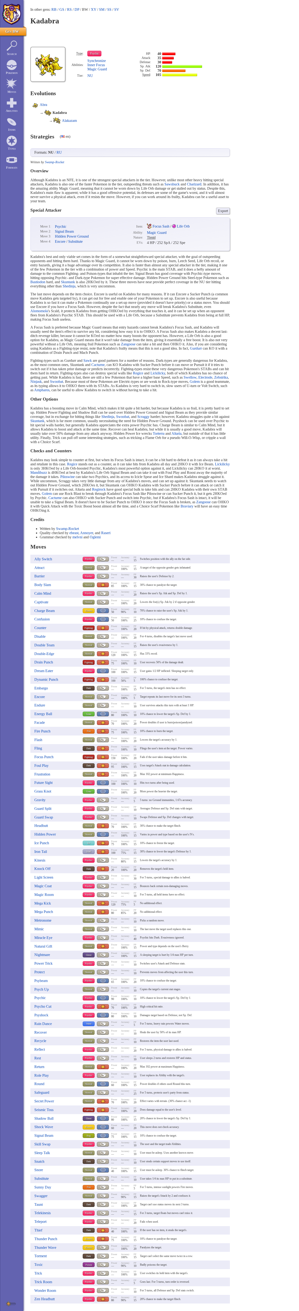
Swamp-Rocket (54, 162)
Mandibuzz (38, 472)
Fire (89, 731)
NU (90, 76)
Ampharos (42, 390)
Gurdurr (196, 348)
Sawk (87, 360)
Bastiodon (37, 282)
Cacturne (98, 365)
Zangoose (128, 344)
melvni (77, 537)
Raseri (105, 533)
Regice (138, 373)
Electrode (205, 377)
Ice (88, 843)
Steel (88, 851)
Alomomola (39, 311)
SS (109, 9)
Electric (88, 610)
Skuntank (68, 282)
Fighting (89, 628)
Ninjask (36, 382)
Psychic (94, 53)
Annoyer (86, 533)
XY (93, 9)
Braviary (187, 506)
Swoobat (56, 382)
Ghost (89, 955)
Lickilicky (157, 373)
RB (54, 9)
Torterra (158, 433)
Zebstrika (221, 377)
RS (69, 9)
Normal (88, 567)
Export (223, 211)
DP (77, 9)
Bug (89, 1135)
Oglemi (95, 537)
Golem (195, 382)
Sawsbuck (172, 184)
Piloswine (67, 477)
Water (88, 1023)
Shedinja (69, 286)
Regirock (99, 489)
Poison (88, 1265)
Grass (88, 714)
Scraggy (143, 417)
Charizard (194, 184)
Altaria (176, 433)
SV (116, 9)
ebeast (73, 533)
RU (59, 152)
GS (61, 9)
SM (101, 9)
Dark (88, 688)
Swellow (190, 377)
